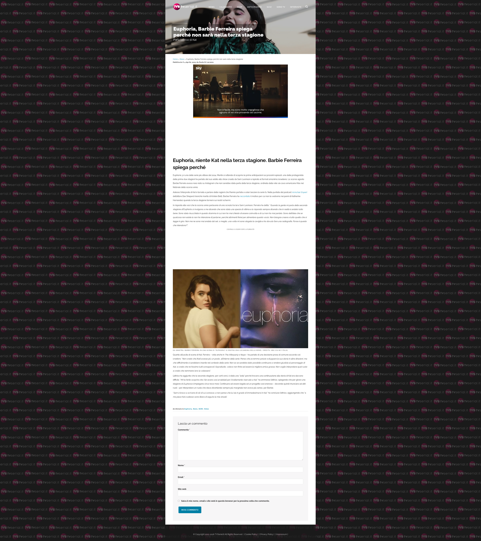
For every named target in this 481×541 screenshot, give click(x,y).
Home (175, 59)
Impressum (281, 534)
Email (181, 477)
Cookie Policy (251, 534)
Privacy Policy (266, 534)
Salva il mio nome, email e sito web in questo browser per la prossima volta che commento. (225, 501)
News (182, 59)
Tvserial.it (185, 6)
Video (206, 409)
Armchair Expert (299, 192)
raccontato (245, 196)
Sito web (182, 489)
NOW (201, 409)
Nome (181, 465)
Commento (184, 430)
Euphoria (188, 409)
